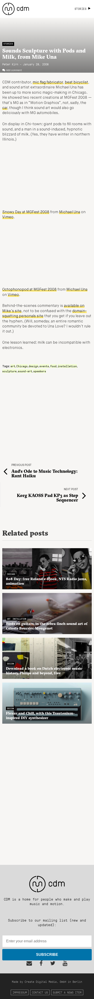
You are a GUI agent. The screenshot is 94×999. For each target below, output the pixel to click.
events (44, 366)
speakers (39, 371)
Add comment (14, 70)
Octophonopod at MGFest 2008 (29, 290)
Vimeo (7, 217)
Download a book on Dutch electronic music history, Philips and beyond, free (44, 670)
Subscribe (47, 954)
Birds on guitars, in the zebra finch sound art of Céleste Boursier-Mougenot (47, 625)
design (33, 366)
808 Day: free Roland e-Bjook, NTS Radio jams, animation (46, 581)
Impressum (20, 992)
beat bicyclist (76, 82)
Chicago (22, 366)
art (12, 366)
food (53, 366)
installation (67, 366)
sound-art (25, 371)
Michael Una (69, 212)
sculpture (9, 371)
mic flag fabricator (48, 82)
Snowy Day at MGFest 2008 (25, 212)
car (4, 108)
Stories (8, 43)
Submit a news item (67, 992)
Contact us (40, 992)
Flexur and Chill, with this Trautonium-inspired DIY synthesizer (40, 715)
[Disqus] (47, 792)
